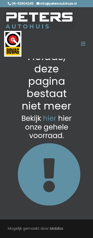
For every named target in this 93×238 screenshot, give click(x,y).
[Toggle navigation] (83, 44)
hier (49, 118)
